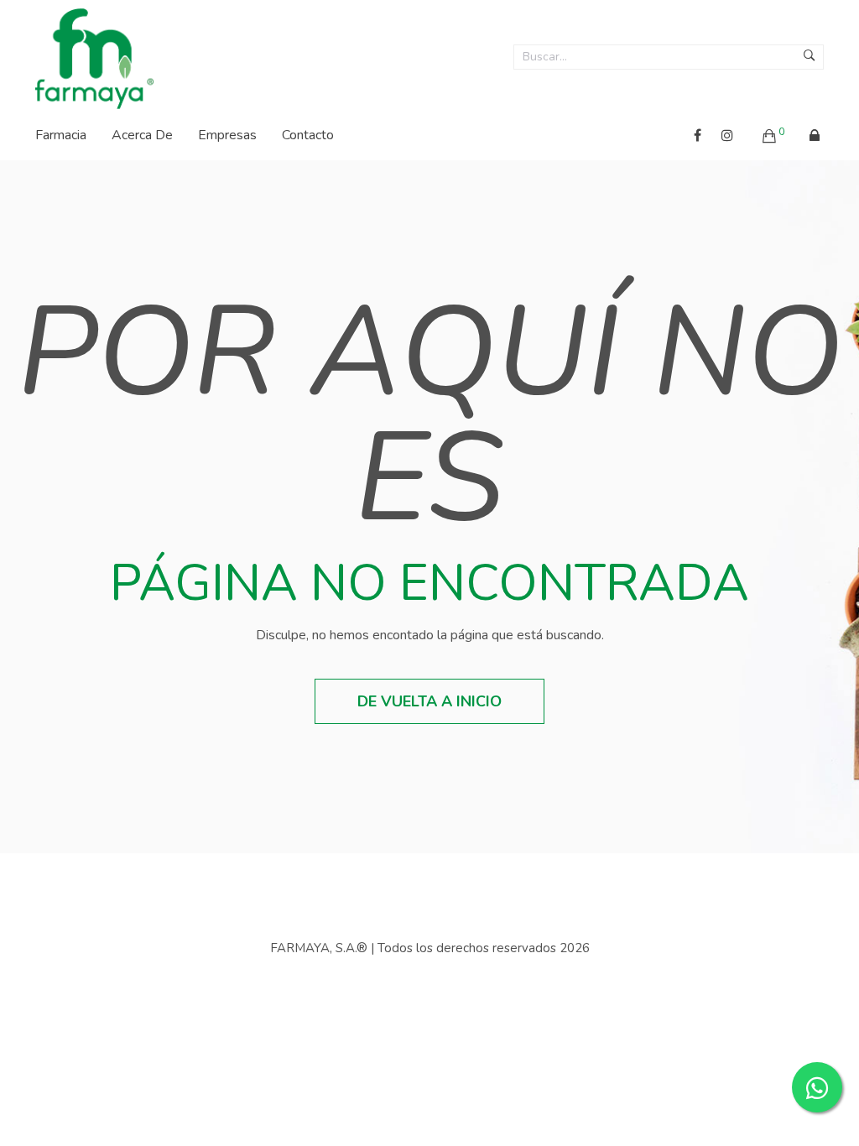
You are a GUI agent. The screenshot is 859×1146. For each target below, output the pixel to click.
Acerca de (142, 135)
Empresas (227, 135)
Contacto (308, 135)
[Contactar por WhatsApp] (817, 1087)
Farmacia (60, 135)
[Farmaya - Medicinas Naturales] (94, 53)
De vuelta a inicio (429, 701)
